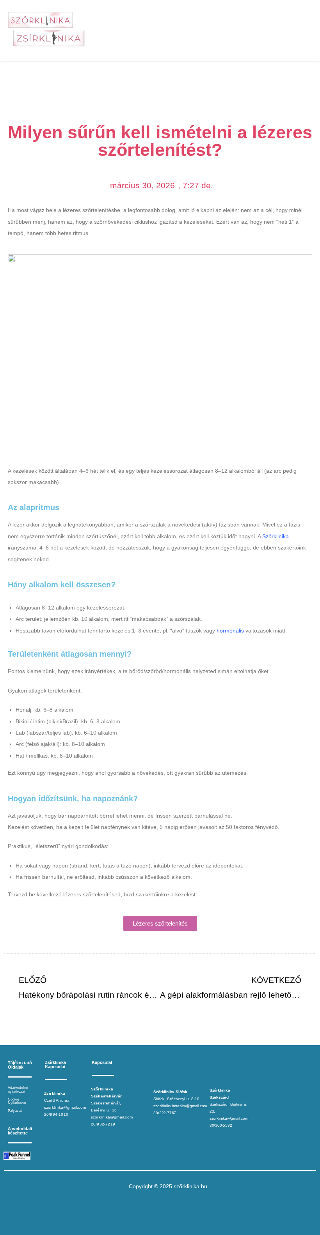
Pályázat (15, 1111)
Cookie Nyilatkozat (17, 1101)
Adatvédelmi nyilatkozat (18, 1090)
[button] (224, 30)
